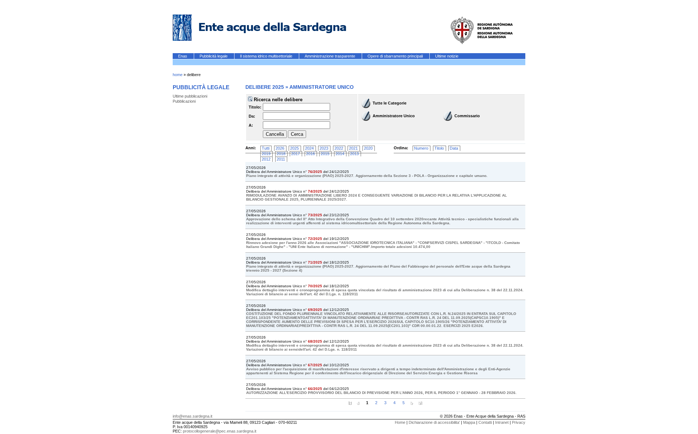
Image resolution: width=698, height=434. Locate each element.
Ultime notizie (446, 56)
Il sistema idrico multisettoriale (266, 56)
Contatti (485, 422)
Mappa (469, 422)
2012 (266, 159)
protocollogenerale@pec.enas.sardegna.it (219, 431)
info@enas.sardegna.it (192, 416)
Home (400, 422)
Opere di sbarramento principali (396, 56)
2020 (368, 148)
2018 (281, 153)
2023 (324, 148)
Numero (421, 148)
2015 (325, 153)
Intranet (502, 422)
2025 (294, 148)
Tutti (265, 148)
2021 (353, 148)
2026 (280, 148)
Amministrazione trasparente (330, 56)
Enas (183, 56)
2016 (310, 153)
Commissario (467, 116)
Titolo (439, 148)
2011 (281, 159)
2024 (309, 148)
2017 (295, 153)
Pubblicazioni (184, 101)
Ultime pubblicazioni (190, 96)
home (177, 74)
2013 (354, 153)
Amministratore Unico (394, 116)
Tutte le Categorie (389, 103)
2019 (266, 153)
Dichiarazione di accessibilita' (434, 422)
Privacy (518, 422)
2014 (340, 153)
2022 (338, 148)
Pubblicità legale (214, 56)
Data (454, 148)
